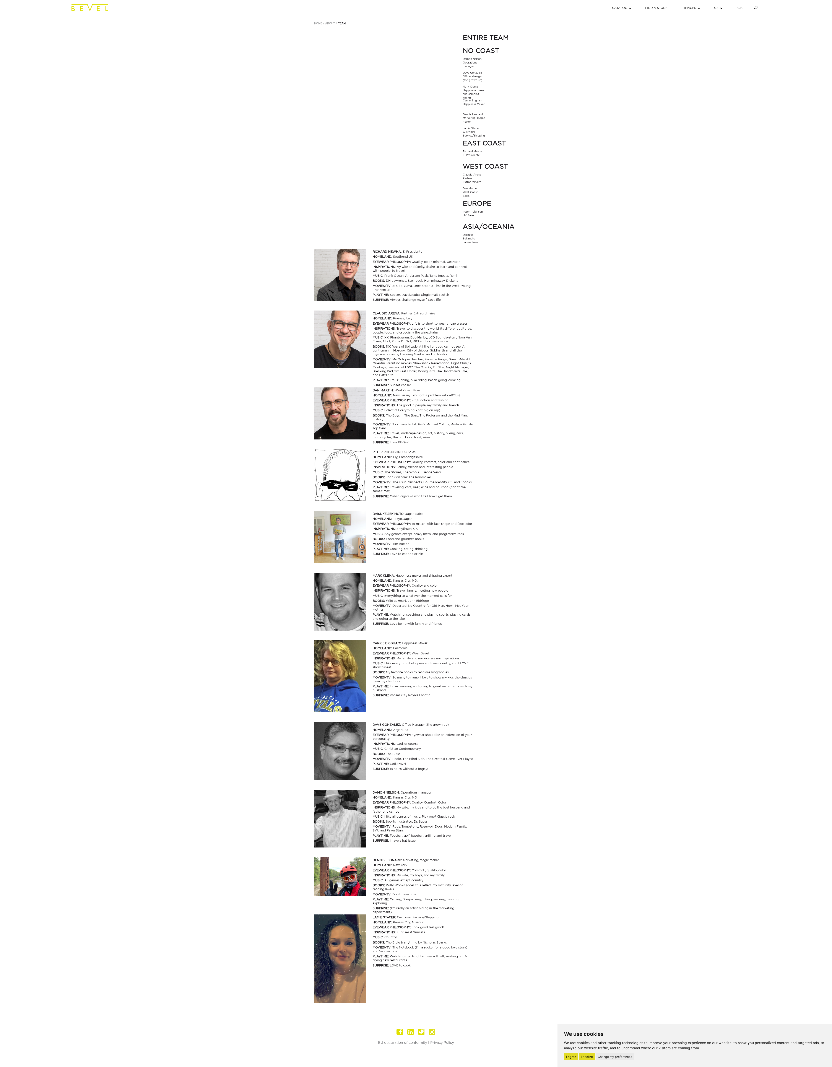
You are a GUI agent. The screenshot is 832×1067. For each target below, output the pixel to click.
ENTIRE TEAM (486, 38)
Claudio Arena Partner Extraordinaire (472, 178)
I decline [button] (587, 1057)
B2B (739, 8)
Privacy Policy (442, 1042)
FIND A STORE (656, 8)
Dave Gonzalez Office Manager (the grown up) (473, 76)
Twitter (421, 1032)
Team (342, 23)
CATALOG (619, 8)
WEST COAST (485, 166)
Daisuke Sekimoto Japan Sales (470, 239)
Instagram (432, 1032)
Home (318, 23)
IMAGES (690, 8)
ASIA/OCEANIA (489, 227)
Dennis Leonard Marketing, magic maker (474, 118)
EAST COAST (484, 143)
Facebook (399, 1032)
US (716, 8)
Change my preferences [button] (615, 1057)
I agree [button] (571, 1057)
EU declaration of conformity (402, 1042)
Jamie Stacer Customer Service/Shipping (474, 132)
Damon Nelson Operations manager (472, 63)
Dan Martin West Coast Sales (470, 192)
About (330, 23)
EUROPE (477, 203)
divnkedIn (410, 1032)
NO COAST (481, 51)
